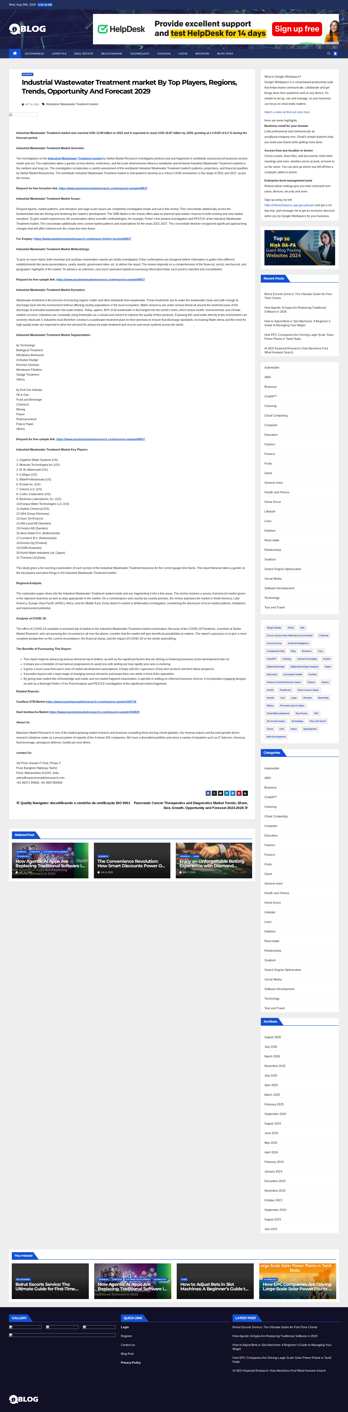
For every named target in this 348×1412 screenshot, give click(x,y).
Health (270, 690)
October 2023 (273, 1200)
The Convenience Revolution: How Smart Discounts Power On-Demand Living (132, 866)
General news (273, 482)
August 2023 (272, 1219)
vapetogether (310, 729)
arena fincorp (274, 643)
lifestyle (307, 698)
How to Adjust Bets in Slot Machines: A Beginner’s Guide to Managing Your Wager (214, 1289)
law (282, 698)
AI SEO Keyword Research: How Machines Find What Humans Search (279, 1370)
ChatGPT (270, 396)
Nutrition (270, 530)
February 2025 (274, 1104)
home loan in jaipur (308, 690)
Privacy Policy (131, 1362)
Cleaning (270, 405)
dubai (328, 666)
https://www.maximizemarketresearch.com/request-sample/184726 (91, 701)
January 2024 (273, 1171)
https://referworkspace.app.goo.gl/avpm (289, 205)
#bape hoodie (274, 628)
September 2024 (275, 1113)
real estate (302, 713)
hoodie (270, 698)
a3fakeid (323, 635)
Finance (269, 453)
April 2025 (271, 1085)
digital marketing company (304, 666)
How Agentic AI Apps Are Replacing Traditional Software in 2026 (50, 866)
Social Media (273, 578)
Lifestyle (59, 53)
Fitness (311, 682)
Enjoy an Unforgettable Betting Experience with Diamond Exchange (211, 866)
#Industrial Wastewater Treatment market (72, 104)
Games (325, 682)
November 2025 (275, 1066)
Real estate (83, 53)
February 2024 (274, 1161)
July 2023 (270, 1229)
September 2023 (275, 1209)
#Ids (302, 628)
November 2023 (275, 1190)
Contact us (128, 1344)
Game (196, 856)
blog (293, 651)
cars (320, 651)
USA (281, 729)
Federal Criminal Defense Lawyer (284, 682)
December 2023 (275, 1181)
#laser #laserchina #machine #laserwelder (290, 635)
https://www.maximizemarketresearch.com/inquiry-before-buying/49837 (82, 238)
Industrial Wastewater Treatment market (75, 158)
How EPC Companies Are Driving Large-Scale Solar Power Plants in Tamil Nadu (297, 1289)
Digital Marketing (275, 666)
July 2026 (270, 1046)
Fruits (268, 463)
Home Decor (272, 501)
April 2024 (271, 1152)
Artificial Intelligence (298, 643)
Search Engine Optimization (282, 569)
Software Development (55, 852)
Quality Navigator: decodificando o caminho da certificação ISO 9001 (75, 803)
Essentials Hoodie (292, 674)
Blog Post (127, 1353)
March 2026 (272, 1056)
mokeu (270, 705)
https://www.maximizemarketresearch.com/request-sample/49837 (103, 188)
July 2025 (270, 1075)
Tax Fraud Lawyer (276, 721)
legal (294, 698)
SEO (316, 713)
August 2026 (272, 1037)
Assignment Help (276, 651)
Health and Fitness (276, 492)
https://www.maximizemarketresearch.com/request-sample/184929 (94, 712)
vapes (294, 729)
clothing (286, 659)
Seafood (270, 559)
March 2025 (272, 1094)
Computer (35, 852)
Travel (270, 729)
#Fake (291, 628)
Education (271, 434)
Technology (140, 53)
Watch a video (273, 112)
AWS (267, 377)
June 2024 (271, 1133)
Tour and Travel (274, 607)
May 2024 (270, 1142)
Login (182, 53)
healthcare (285, 690)
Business (27, 74)
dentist (327, 659)
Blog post (225, 53)
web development (276, 737)
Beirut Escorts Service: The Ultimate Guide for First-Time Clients (45, 1289)
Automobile (34, 53)
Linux (268, 521)
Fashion (164, 53)
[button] (328, 53)
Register (202, 53)
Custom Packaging (307, 659)
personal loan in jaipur (292, 705)
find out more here (298, 112)
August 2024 (272, 1123)
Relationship (111, 53)
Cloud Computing (276, 415)
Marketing (323, 698)
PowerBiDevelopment (278, 713)
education (272, 674)
